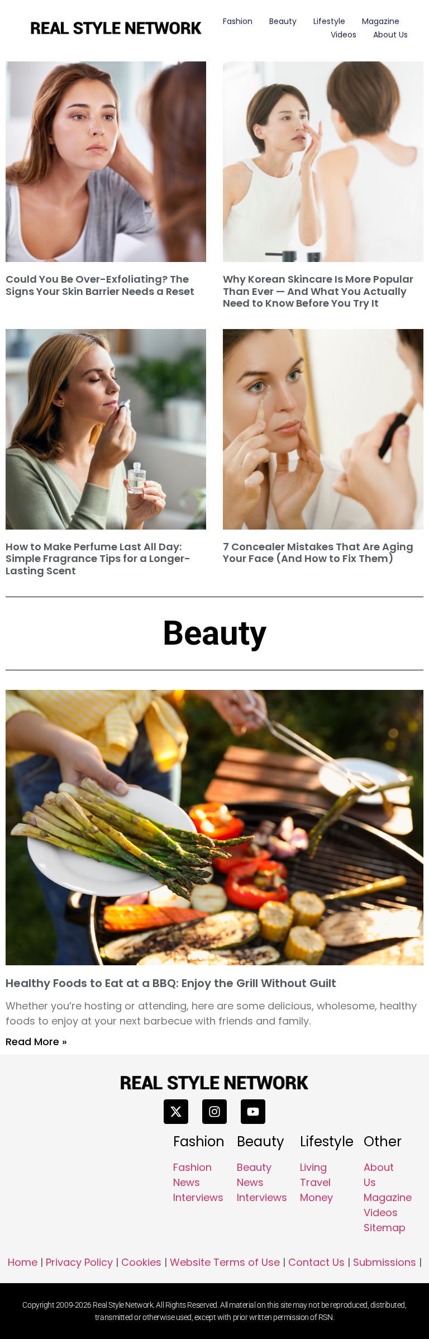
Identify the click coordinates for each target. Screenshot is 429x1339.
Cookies (141, 1262)
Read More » (36, 1042)
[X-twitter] (176, 1111)
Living (313, 1167)
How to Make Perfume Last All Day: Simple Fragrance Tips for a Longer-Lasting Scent (98, 559)
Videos (343, 34)
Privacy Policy (79, 1262)
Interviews (198, 1197)
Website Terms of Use (225, 1262)
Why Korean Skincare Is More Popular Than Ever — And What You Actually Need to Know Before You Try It (318, 291)
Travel (315, 1182)
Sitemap (385, 1228)
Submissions (384, 1262)
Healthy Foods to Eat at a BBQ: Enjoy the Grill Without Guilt (171, 983)
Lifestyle (329, 21)
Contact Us (316, 1262)
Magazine (380, 21)
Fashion (237, 21)
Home (22, 1262)
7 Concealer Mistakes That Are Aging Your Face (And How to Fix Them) (318, 553)
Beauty (283, 21)
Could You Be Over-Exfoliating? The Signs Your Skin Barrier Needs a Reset (100, 285)
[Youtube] (253, 1111)
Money (316, 1197)
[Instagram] (214, 1111)
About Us (390, 34)
